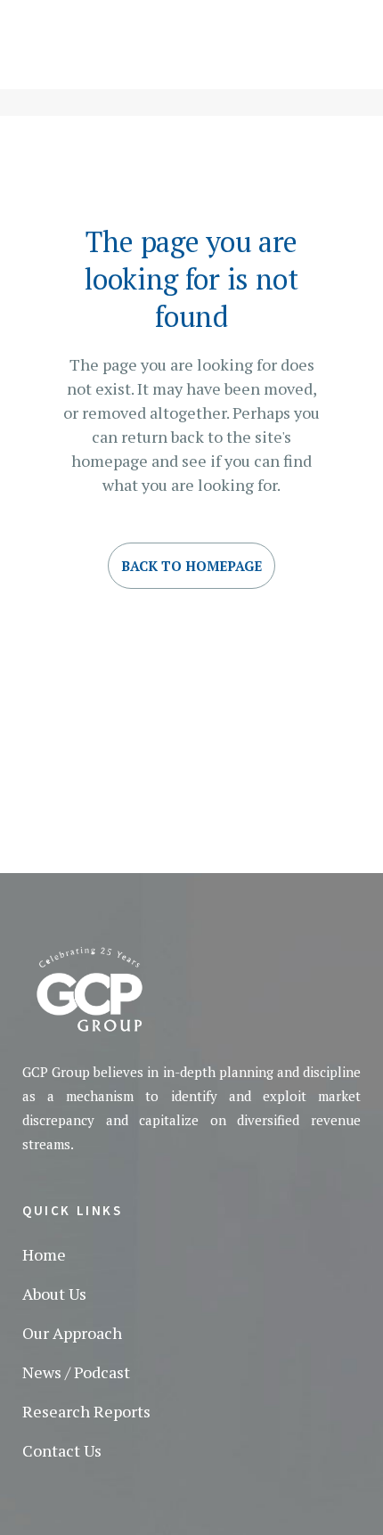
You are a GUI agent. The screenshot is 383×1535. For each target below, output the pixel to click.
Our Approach (72, 1332)
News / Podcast (76, 1372)
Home (44, 1254)
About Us (54, 1293)
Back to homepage (191, 566)
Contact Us (62, 1450)
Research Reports (86, 1411)
